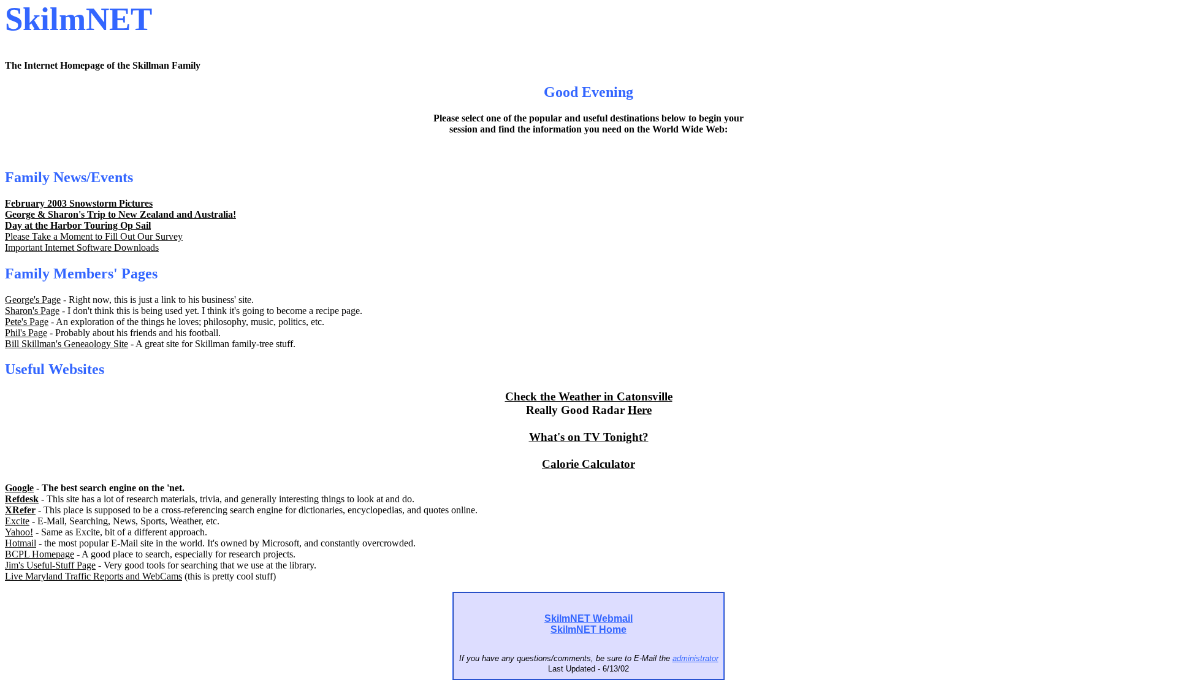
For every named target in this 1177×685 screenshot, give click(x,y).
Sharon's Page (32, 310)
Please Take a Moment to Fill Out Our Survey (94, 236)
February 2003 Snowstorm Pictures (79, 203)
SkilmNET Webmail (588, 618)
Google (19, 488)
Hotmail (20, 543)
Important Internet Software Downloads (82, 247)
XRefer (20, 510)
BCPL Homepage (39, 554)
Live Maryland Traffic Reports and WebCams (93, 576)
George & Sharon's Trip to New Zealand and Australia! (120, 214)
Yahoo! (19, 532)
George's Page (33, 299)
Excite (17, 521)
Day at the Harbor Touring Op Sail (78, 225)
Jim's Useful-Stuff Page (50, 565)
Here (640, 410)
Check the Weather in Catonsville (588, 396)
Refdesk (22, 499)
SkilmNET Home (588, 629)
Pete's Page (26, 321)
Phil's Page (26, 332)
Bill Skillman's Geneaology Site (66, 344)
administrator (695, 658)
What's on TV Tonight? (589, 437)
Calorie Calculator (588, 463)
